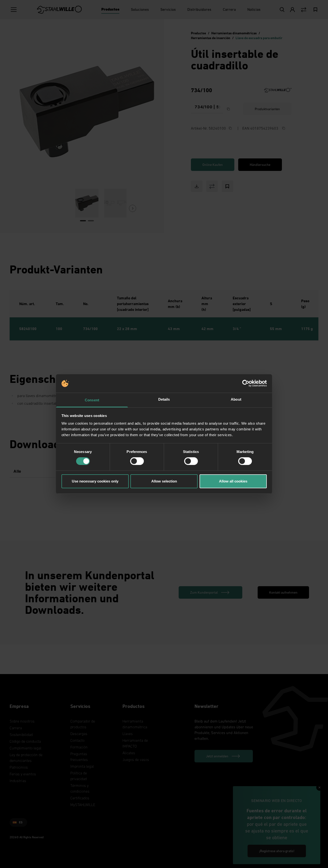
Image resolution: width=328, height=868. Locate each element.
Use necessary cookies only (95, 481)
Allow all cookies (233, 481)
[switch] (137, 461)
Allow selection (164, 481)
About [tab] (236, 399)
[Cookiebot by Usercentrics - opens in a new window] (246, 383)
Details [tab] (164, 399)
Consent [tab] (92, 400)
